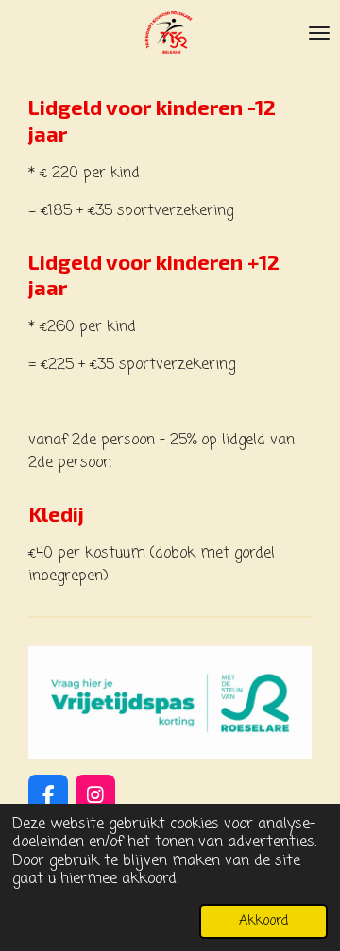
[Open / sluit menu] (319, 33)
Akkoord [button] (263, 920)
